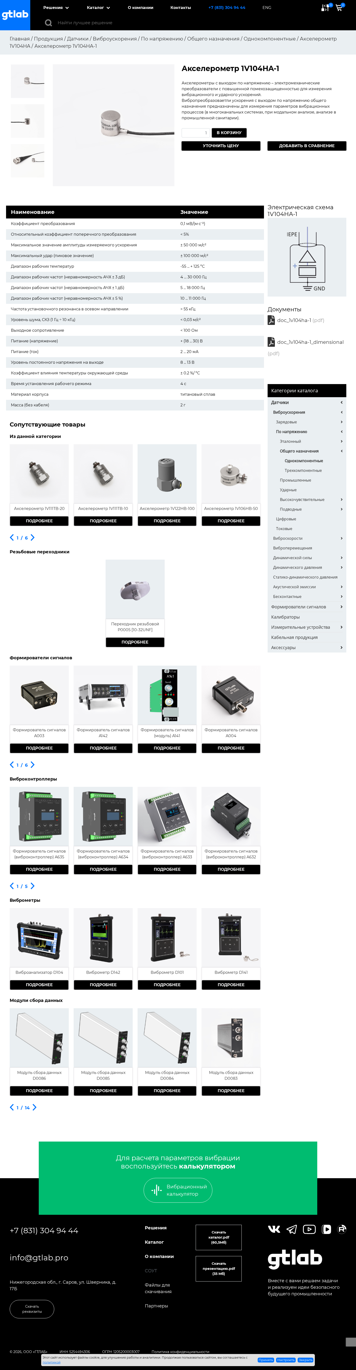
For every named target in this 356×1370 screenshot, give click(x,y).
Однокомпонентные (304, 460)
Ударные (288, 489)
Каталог (95, 7)
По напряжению (291, 431)
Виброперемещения (292, 548)
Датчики (280, 402)
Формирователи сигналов (298, 607)
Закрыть (305, 1360)
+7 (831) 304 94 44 (227, 7)
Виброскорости (287, 538)
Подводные (291, 509)
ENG (267, 7)
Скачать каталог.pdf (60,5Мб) (219, 1237)
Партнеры (156, 1306)
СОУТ (151, 1270)
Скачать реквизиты (32, 1309)
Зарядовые (286, 422)
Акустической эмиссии (294, 586)
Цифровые (286, 519)
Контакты (180, 7)
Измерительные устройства (300, 627)
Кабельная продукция (294, 637)
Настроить (285, 1360)
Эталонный (290, 441)
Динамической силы (292, 557)
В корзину (229, 132)
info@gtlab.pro (39, 1257)
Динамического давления (297, 567)
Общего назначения (299, 451)
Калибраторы (285, 617)
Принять (266, 1360)
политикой (52, 1362)
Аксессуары (283, 647)
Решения (53, 7)
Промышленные (295, 480)
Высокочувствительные (302, 499)
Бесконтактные (287, 596)
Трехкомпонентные (303, 470)
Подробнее (39, 521)
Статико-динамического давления (305, 577)
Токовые (284, 528)
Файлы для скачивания (158, 1288)
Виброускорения (289, 412)
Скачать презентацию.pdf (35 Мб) (219, 1268)
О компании (140, 7)
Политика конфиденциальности (180, 1352)
